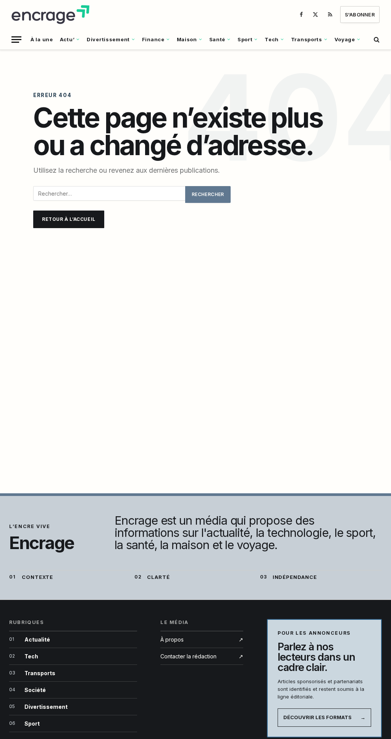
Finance (153, 39)
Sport (245, 39)
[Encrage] (51, 14)
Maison (187, 39)
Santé (217, 39)
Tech (272, 39)
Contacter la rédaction (201, 656)
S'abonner (360, 14)
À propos (201, 639)
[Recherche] (376, 39)
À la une (42, 39)
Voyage (344, 39)
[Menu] (16, 39)
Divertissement (108, 39)
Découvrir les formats (324, 717)
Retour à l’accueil (68, 219)
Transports (306, 39)
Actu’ (67, 39)
